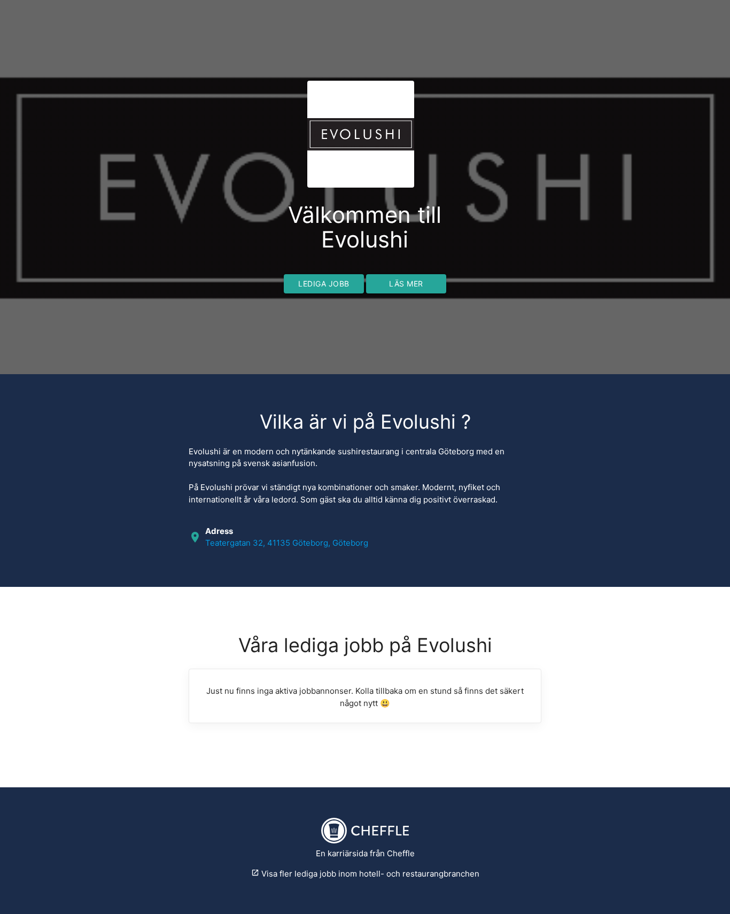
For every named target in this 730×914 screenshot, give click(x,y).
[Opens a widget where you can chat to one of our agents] (690, 895)
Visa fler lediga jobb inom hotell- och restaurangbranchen (365, 874)
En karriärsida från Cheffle (365, 853)
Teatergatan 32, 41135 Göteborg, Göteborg (286, 543)
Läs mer (406, 283)
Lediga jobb (324, 283)
